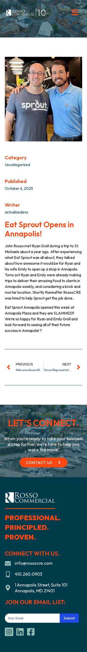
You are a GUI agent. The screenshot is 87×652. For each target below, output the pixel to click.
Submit (69, 618)
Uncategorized (17, 164)
